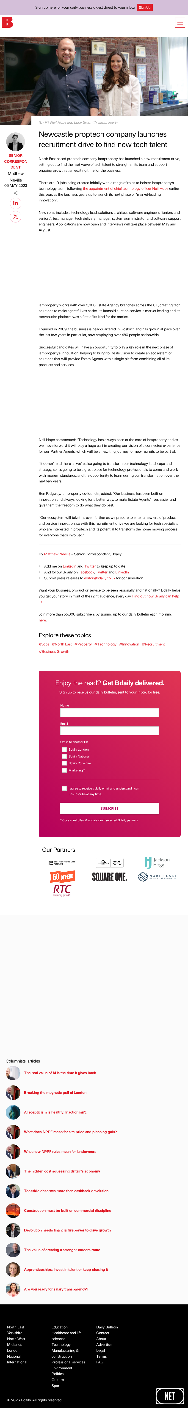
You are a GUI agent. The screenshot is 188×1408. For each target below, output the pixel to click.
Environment (62, 1367)
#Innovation (129, 644)
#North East (62, 644)
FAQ (99, 1362)
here (42, 620)
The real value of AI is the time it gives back (61, 1072)
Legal (100, 1350)
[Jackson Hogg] (157, 862)
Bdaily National (79, 756)
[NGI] (109, 862)
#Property (83, 644)
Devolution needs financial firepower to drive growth (67, 1230)
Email (64, 723)
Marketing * (77, 770)
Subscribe (109, 808)
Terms (101, 1356)
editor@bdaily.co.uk (99, 578)
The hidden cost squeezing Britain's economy (62, 1171)
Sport (56, 1385)
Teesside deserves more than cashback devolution (66, 1190)
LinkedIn (69, 566)
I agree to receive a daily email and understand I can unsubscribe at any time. (104, 791)
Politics (58, 1373)
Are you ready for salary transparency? (56, 1289)
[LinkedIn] (15, 203)
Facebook (86, 572)
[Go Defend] (62, 876)
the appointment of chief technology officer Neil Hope (125, 188)
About (101, 1338)
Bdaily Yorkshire (80, 763)
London (13, 1350)
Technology (61, 1344)
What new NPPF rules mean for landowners (60, 1151)
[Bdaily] (7, 21)
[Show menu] (180, 23)
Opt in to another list (74, 742)
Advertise (103, 1344)
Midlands (14, 1344)
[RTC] (62, 890)
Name (64, 705)
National (14, 1356)
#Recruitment (153, 644)
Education (60, 1327)
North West (16, 1338)
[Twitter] (15, 216)
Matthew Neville (16, 176)
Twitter (90, 566)
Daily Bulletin (107, 1327)
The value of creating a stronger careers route (62, 1249)
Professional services (68, 1362)
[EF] (62, 862)
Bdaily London (78, 749)
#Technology (105, 644)
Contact (102, 1332)
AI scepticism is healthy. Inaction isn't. (55, 1112)
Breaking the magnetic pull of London (55, 1092)
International (17, 1362)
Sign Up (145, 7)
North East (15, 1327)
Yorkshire (14, 1332)
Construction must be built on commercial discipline (67, 1210)
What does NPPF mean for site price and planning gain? (70, 1131)
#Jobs (44, 644)
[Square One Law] (109, 876)
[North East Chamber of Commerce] (157, 876)
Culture (58, 1379)
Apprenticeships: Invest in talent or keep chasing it (66, 1269)
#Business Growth (54, 651)
